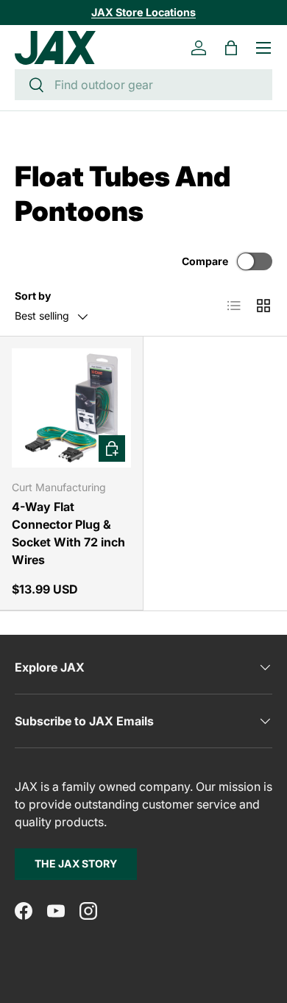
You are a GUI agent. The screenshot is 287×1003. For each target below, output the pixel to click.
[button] (231, 48)
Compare (205, 261)
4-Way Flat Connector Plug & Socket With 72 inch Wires (68, 533)
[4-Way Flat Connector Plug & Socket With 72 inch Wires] (71, 408)
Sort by (33, 295)
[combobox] (143, 84)
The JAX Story (76, 863)
